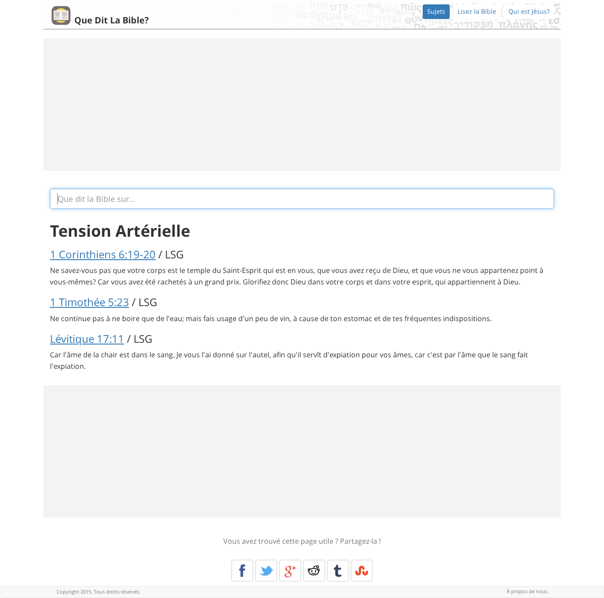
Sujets (436, 11)
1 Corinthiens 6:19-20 (103, 254)
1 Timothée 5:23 (89, 302)
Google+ (290, 571)
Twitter (266, 571)
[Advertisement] (302, 105)
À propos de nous (527, 591)
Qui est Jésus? (529, 11)
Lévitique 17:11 (87, 338)
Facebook (242, 571)
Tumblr (338, 571)
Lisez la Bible (477, 11)
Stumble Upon (362, 571)
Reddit (314, 571)
